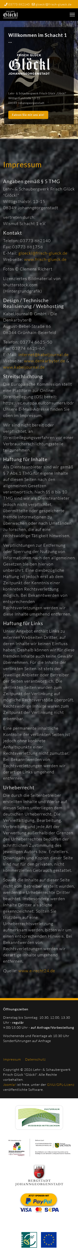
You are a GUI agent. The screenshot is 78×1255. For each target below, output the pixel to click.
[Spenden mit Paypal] (39, 1202)
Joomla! (9, 1084)
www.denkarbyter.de (45, 360)
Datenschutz (35, 1059)
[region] (39, 80)
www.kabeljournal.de (24, 367)
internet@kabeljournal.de (44, 354)
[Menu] (72, 14)
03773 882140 (19, 4)
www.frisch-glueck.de (45, 259)
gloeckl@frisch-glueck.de (54, 4)
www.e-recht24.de (37, 970)
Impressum (12, 1059)
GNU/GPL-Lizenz (60, 1084)
